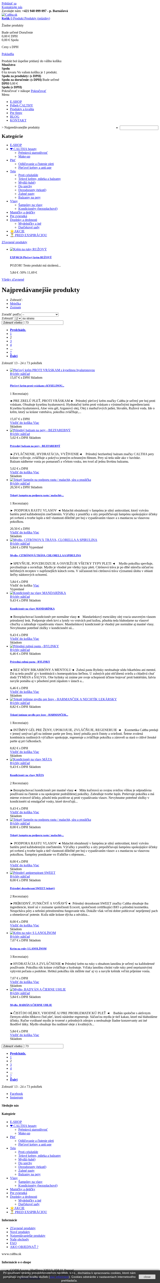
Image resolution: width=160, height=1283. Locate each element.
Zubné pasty (26, 193)
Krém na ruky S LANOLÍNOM (28, 948)
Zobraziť (8, 318)
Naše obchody (19, 1239)
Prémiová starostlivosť (33, 152)
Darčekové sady (29, 227)
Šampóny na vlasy (30, 205)
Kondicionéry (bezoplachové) (38, 208)
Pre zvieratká (18, 216)
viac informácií (59, 1276)
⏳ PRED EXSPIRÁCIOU (28, 235)
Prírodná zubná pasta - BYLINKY (30, 661)
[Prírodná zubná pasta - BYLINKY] (34, 646)
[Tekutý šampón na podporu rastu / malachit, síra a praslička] (50, 819)
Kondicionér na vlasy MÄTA (27, 775)
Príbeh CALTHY (21, 105)
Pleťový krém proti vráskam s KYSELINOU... (37, 385)
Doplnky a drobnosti (23, 220)
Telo (13, 171)
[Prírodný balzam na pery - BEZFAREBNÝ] (40, 430)
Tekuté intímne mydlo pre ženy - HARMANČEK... (39, 714)
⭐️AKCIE (17, 231)
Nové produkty (20, 1232)
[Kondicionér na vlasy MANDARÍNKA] (38, 593)
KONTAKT (18, 120)
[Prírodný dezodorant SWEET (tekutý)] (32, 872)
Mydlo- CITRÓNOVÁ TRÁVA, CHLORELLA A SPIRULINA (45, 555)
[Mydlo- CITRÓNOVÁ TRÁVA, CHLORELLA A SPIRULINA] (53, 540)
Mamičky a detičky (22, 212)
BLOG (14, 116)
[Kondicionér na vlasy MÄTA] (31, 759)
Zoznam (15, 307)
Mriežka (15, 303)
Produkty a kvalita (22, 109)
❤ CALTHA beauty (23, 149)
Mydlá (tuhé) (26, 182)
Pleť (13, 160)
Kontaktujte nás (12, 7)
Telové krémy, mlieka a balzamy (39, 179)
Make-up (24, 156)
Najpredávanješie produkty (27, 1235)
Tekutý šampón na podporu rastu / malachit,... (37, 495)
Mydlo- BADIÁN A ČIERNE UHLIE (31, 1005)
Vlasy (14, 201)
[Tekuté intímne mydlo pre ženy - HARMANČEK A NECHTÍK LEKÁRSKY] (63, 699)
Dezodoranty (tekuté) (32, 190)
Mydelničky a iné (29, 223)
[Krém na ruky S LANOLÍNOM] (33, 933)
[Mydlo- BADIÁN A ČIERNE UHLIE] (38, 989)
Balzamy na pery (29, 197)
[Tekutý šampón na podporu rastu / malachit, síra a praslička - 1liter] (50, 479)
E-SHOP (16, 101)
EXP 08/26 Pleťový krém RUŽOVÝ (31, 257)
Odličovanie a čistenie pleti (36, 164)
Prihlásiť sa (9, 3)
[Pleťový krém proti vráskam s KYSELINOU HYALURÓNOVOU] (52, 370)
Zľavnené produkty (14, 242)
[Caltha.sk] (9, 14)
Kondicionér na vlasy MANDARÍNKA (32, 608)
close (147, 1276)
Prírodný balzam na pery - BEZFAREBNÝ (35, 445)
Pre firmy (16, 113)
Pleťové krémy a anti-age (34, 167)
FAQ (13, 1243)
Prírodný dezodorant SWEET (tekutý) (32, 888)
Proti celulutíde (28, 175)
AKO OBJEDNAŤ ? (24, 1247)
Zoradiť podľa (11, 314)
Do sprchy (25, 186)
